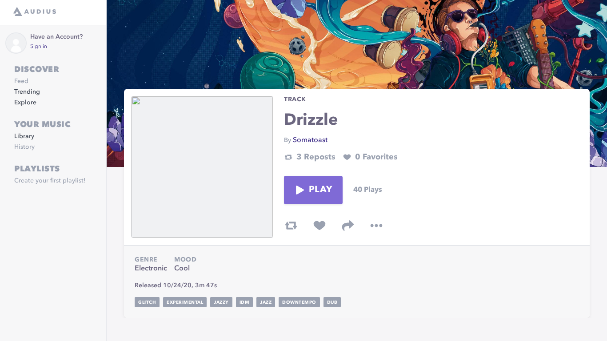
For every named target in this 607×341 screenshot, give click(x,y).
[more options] (376, 225)
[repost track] (291, 225)
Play (320, 190)
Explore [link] (25, 102)
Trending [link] (27, 92)
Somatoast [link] (310, 140)
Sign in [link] (38, 46)
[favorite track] (319, 225)
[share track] (348, 225)
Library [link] (24, 136)
